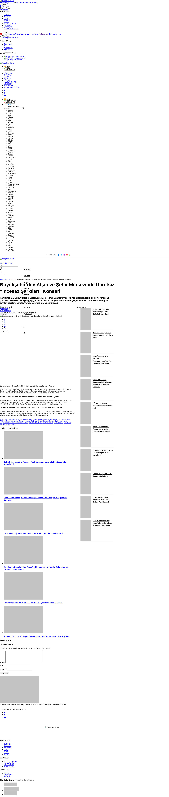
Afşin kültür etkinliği (18, 419)
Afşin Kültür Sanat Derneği (34, 419)
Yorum (2, 662)
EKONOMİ (7, 25)
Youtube (9, 49)
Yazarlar (34, 3)
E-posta (3, 669)
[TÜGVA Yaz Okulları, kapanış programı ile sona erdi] (85, 423)
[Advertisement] (14, 354)
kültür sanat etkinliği (23, 423)
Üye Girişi (5, 6)
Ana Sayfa (5, 3)
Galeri (20, 3)
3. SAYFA (7, 16)
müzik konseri (58, 423)
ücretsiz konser (10, 424)
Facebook (8, 44)
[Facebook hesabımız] (4, 90)
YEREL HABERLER (11, 29)
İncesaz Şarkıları (49, 421)
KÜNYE (6, 773)
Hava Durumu (21, 34)
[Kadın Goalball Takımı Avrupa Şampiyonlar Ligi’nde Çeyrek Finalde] (85, 446)
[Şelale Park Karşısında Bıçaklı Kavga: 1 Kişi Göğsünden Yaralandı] (85, 329)
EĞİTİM (6, 22)
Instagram (9, 48)
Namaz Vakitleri (34, 34)
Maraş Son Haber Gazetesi (25, 780)
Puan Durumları (9, 766)
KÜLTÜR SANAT (10, 23)
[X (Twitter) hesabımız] (4, 46)
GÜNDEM (7, 15)
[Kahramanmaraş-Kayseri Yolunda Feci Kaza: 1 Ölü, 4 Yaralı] (85, 353)
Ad (1, 666)
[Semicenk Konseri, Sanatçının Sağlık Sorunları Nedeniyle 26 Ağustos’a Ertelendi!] (39, 481)
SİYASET (7, 749)
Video (26, 3)
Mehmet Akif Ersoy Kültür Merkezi (41, 423)
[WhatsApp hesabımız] (70, 255)
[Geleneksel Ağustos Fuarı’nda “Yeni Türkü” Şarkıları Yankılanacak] (39, 517)
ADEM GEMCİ (5, 309)
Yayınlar (5, 10)
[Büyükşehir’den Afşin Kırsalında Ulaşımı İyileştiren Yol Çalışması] (39, 586)
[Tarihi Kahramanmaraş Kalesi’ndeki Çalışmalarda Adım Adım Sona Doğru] (85, 540)
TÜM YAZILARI (5, 311)
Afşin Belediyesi (5, 419)
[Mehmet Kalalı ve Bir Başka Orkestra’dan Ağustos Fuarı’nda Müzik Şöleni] (39, 620)
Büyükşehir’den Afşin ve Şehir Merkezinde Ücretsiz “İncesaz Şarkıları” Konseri (35, 420)
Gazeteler (45, 34)
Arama (13, 3)
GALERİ (11, 99)
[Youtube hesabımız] (5, 96)
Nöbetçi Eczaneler (8, 34)
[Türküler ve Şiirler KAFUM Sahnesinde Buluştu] (85, 493)
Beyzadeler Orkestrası (52, 419)
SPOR (6, 18)
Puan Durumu (56, 34)
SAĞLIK (7, 20)
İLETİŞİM (7, 777)
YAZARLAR (8, 27)
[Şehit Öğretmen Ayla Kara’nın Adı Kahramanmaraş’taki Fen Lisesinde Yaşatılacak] (39, 445)
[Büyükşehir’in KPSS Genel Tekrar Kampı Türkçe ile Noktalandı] (85, 470)
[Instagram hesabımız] (4, 94)
